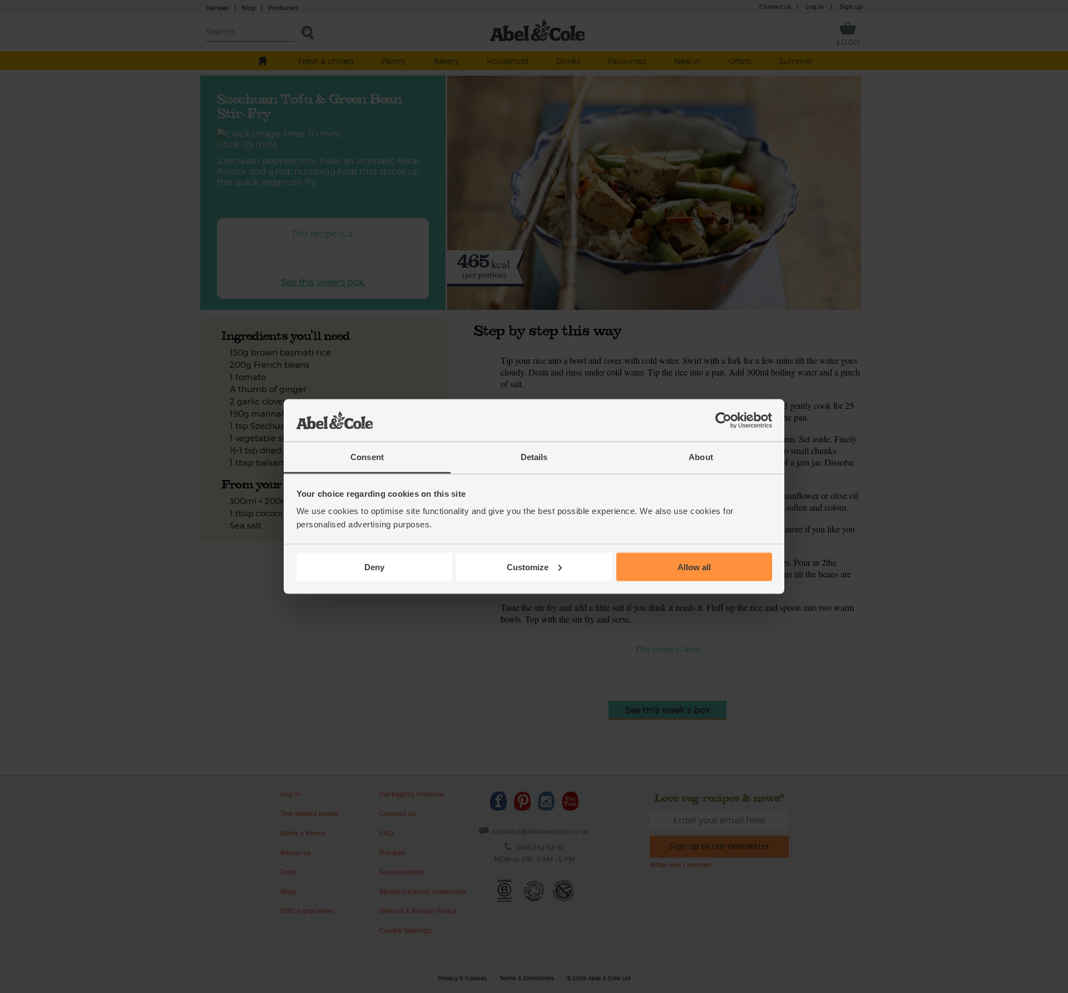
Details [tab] (534, 457)
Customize (527, 566)
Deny (374, 566)
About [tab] (701, 457)
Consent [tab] (367, 457)
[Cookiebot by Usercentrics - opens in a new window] (723, 420)
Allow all (694, 566)
